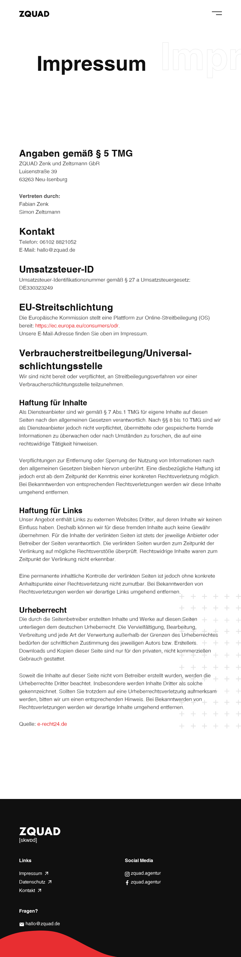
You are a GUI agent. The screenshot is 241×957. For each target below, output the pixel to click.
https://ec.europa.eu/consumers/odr (76, 326)
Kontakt (27, 890)
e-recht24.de (52, 724)
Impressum (30, 874)
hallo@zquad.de (39, 924)
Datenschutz (32, 882)
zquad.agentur (145, 873)
